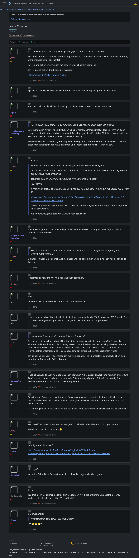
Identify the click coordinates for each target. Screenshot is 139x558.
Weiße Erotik (21, 9)
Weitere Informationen (20, 19)
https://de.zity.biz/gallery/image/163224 (47, 74)
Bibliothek (35, 3)
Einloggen (48, 3)
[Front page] (1, 9)
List (13, 31)
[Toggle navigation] (4, 3)
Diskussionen (21, 3)
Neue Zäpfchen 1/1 (47, 9)
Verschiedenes (33, 9)
